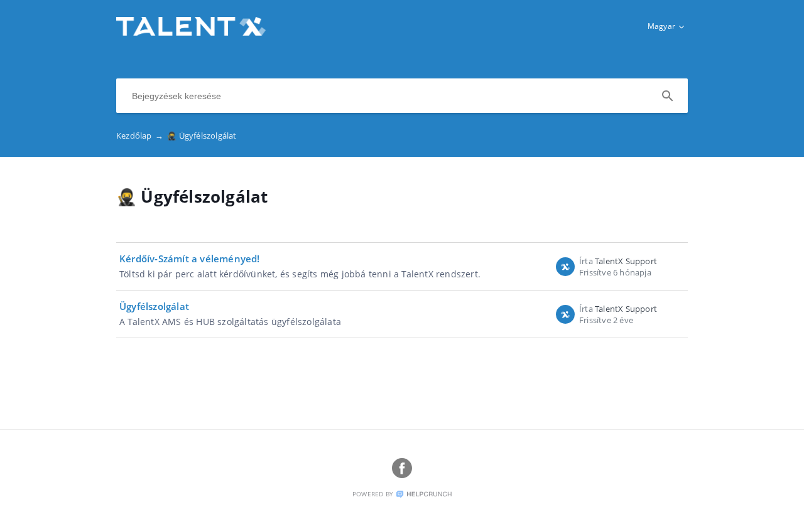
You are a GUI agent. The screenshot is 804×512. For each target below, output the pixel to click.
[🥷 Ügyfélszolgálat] (191, 32)
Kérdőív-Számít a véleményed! (189, 258)
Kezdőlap (139, 135)
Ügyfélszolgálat (154, 306)
